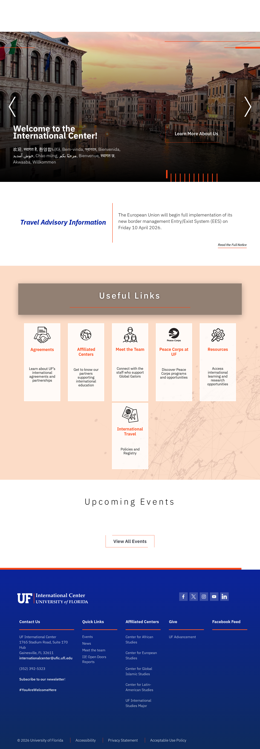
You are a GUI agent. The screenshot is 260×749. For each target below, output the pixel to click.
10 (208, 178)
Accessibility (86, 740)
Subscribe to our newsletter (41, 679)
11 (212, 178)
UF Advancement (182, 636)
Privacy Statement (123, 740)
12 (217, 178)
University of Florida (46, 740)
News (86, 643)
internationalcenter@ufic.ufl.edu (46, 658)
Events (87, 636)
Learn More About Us (196, 133)
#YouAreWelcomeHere (37, 689)
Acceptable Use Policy (168, 740)
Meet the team (93, 650)
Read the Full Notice (232, 245)
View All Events (130, 541)
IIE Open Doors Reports (94, 659)
